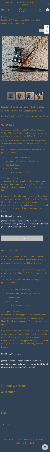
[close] (48, 4)
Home (3, 17)
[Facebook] (3, 424)
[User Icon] (40, 10)
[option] (25, 58)
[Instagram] (9, 424)
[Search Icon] (9, 10)
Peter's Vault (22, 10)
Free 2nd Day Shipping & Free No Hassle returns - (21, 116)
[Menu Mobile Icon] (2, 10)
